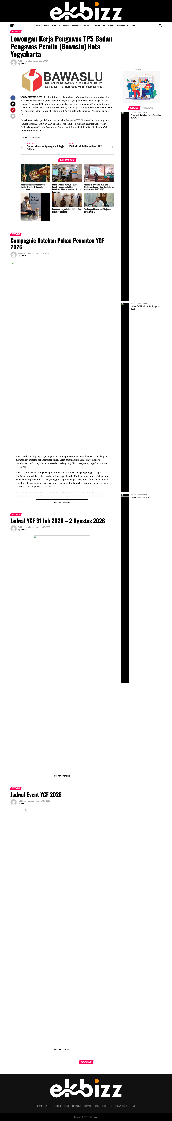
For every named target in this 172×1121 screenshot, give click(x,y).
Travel (37, 25)
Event (38, 137)
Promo (66, 25)
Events (46, 25)
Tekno (97, 25)
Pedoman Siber (122, 25)
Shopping (88, 25)
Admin (23, 64)
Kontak (134, 25)
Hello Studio (108, 25)
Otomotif (56, 25)
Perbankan (76, 25)
